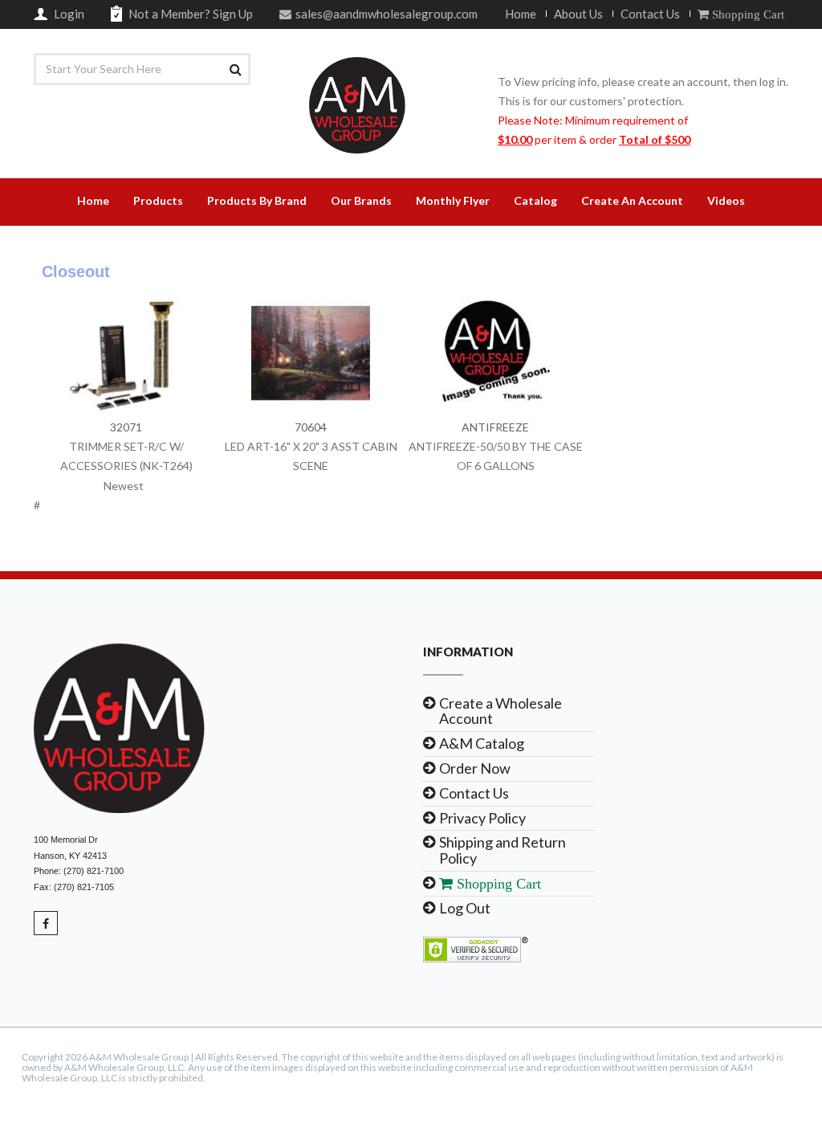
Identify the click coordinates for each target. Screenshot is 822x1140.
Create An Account (632, 200)
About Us (578, 13)
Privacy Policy (482, 818)
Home (520, 13)
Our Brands (361, 200)
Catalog (535, 200)
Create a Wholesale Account (500, 711)
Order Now (475, 768)
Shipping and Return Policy (502, 850)
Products (158, 200)
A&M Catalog (481, 743)
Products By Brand (257, 200)
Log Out (464, 908)
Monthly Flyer (453, 200)
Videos (726, 200)
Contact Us (650, 13)
